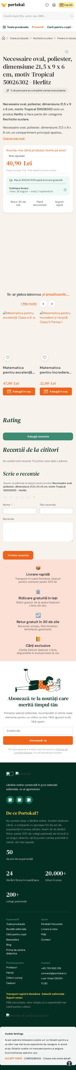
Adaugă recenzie (38, 436)
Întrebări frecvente (51, 924)
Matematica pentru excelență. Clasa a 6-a (18, 370)
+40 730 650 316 (51, 968)
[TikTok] (29, 800)
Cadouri (10, 983)
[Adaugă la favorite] (7, 357)
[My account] (54, 5)
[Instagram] (19, 800)
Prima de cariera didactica (15, 951)
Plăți (43, 934)
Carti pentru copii (59, 27)
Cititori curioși (14, 977)
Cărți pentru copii (16, 934)
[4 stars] (22, 497)
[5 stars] (28, 497)
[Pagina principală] (3, 38)
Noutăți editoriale (16, 929)
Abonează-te (38, 740)
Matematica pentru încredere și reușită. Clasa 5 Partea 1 (54, 370)
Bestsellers (12, 939)
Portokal (13, 5)
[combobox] (38, 16)
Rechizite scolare (43, 38)
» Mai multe (29, 304)
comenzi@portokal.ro (53, 973)
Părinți (10, 972)
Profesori (11, 967)
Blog (8, 944)
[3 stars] (16, 497)
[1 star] (5, 497)
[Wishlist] (47, 5)
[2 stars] (11, 497)
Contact (45, 939)
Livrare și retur (49, 929)
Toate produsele (17, 27)
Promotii (38, 27)
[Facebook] (10, 800)
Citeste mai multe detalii (57, 1058)
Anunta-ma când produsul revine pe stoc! (36, 150)
